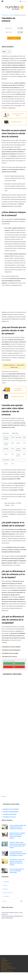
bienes (4, 563)
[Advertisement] (14, 298)
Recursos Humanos (7, 892)
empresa (8, 158)
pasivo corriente (13, 353)
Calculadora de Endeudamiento (18, 389)
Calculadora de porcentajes (10, 653)
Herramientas (5, 15)
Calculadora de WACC (16, 121)
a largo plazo (11, 108)
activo (16, 96)
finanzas (12, 58)
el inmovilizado (12, 472)
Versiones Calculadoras (6, 971)
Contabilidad (6, 881)
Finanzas (11, 15)
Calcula (14, 38)
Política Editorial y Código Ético (8, 968)
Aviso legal (3, 962)
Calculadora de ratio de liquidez (18, 114)
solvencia (14, 56)
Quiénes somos (4, 965)
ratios (17, 140)
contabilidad (5, 58)
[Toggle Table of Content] (8, 51)
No (14, 666)
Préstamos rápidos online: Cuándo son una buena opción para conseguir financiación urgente (18, 845)
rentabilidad (18, 631)
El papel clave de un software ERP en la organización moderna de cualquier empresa (17, 835)
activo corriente (18, 351)
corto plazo (18, 105)
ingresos (19, 380)
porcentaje (18, 206)
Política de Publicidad (6, 966)
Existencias (6, 448)
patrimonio (16, 285)
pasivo (24, 188)
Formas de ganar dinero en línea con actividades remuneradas (17, 870)
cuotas (4, 92)
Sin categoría (6, 896)
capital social (19, 485)
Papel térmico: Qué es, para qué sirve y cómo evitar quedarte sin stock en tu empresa (17, 862)
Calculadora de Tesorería (17, 396)
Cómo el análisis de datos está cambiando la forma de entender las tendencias (18, 827)
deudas (20, 76)
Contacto (3, 958)
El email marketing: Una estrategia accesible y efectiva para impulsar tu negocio (18, 853)
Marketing (5, 889)
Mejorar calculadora (7, 46)
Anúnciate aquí (4, 960)
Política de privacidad (6, 963)
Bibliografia (3, 969)
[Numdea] (14, 7)
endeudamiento (18, 378)
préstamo (11, 317)
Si (14, 663)
